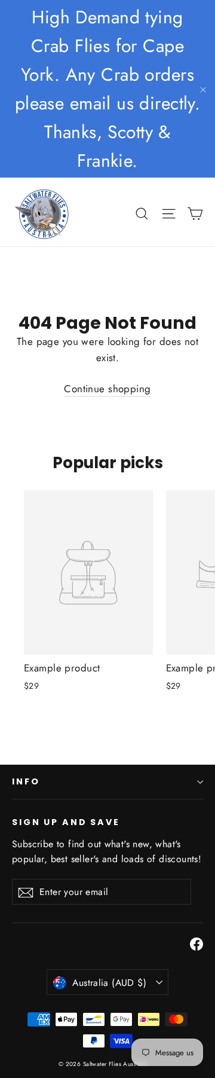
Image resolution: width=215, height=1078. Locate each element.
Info (25, 781)
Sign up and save (66, 821)
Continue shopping (107, 388)
